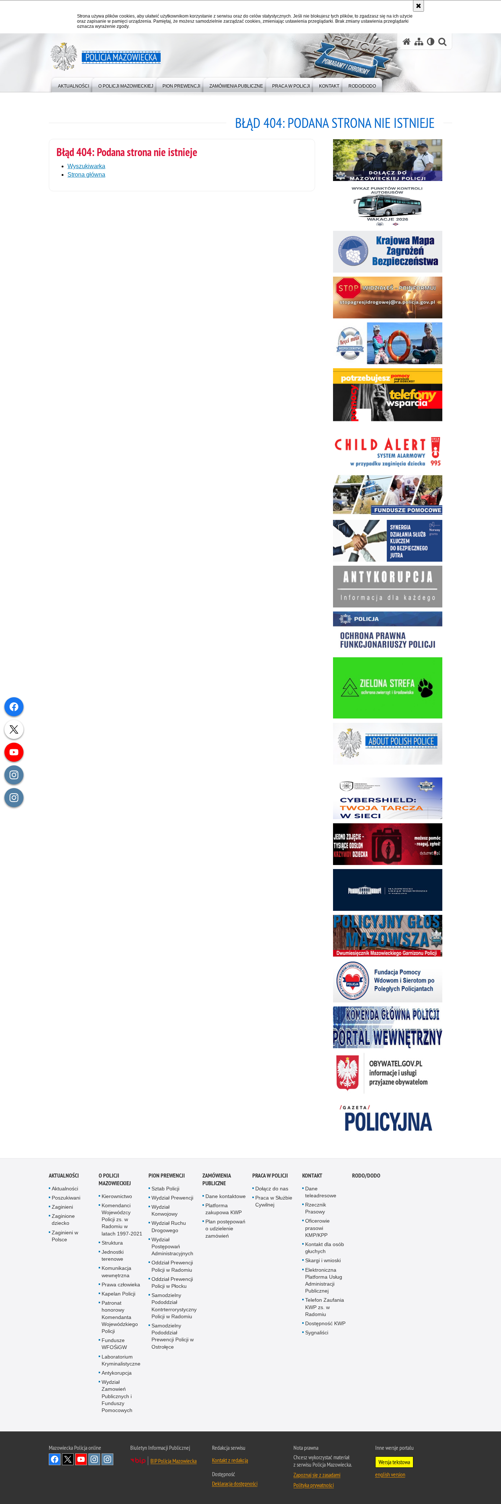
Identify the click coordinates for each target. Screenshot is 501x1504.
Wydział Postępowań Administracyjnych (172, 1246)
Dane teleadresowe (320, 1192)
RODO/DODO (366, 1175)
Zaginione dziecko (63, 1219)
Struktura (112, 1243)
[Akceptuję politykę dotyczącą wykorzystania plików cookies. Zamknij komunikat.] (418, 6)
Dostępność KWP (325, 1323)
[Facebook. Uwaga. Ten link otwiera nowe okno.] (55, 1459)
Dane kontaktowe (225, 1196)
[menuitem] (73, 84)
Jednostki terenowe (113, 1255)
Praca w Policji (270, 1175)
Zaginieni (62, 1207)
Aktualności (64, 1175)
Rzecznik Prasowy (315, 1208)
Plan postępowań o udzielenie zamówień (225, 1228)
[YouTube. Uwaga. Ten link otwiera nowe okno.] (81, 1459)
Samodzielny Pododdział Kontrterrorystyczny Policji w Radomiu (174, 1305)
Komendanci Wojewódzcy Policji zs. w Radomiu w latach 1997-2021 (122, 1219)
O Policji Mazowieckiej (115, 1179)
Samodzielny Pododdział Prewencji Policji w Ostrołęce (172, 1336)
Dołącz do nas (271, 1188)
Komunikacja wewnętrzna (116, 1271)
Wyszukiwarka (86, 166)
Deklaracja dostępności (234, 1483)
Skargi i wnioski (323, 1260)
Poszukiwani (66, 1198)
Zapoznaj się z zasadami (316, 1474)
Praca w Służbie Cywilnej (273, 1201)
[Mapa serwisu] (418, 41)
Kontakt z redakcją (230, 1460)
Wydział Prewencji (172, 1198)
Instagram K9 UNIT (94, 1459)
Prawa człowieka (121, 1284)
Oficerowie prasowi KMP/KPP (317, 1228)
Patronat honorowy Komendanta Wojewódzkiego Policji (120, 1317)
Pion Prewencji (167, 1175)
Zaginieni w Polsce (65, 1236)
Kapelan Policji (118, 1294)
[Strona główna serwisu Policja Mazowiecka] (407, 41)
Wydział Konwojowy (164, 1210)
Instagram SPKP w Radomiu (107, 1459)
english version (390, 1474)
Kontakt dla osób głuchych (324, 1247)
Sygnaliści (316, 1332)
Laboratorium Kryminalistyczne (121, 1360)
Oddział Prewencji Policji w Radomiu (172, 1266)
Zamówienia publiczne (216, 1179)
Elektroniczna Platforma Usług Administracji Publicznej (323, 1280)
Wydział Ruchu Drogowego (168, 1226)
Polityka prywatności (313, 1485)
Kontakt (312, 1175)
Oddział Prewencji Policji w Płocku (172, 1282)
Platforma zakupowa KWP (223, 1208)
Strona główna (86, 174)
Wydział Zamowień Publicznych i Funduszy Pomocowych (117, 1396)
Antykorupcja (117, 1373)
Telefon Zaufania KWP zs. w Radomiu (324, 1307)
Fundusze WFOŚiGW (114, 1343)
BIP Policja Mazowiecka (173, 1460)
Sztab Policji (165, 1188)
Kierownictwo (117, 1196)
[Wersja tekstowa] (431, 41)
